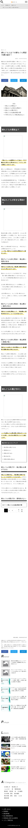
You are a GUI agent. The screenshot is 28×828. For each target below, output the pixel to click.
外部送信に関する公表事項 (10, 818)
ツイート (14, 80)
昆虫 (15, 795)
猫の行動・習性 (8, 795)
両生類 (11, 791)
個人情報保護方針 (8, 815)
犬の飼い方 (7, 787)
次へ (18, 510)
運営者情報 (6, 813)
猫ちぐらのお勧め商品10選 (13, 112)
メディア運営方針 (8, 820)
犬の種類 (20, 791)
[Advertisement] (14, 24)
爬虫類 (6, 791)
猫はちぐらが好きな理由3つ (13, 108)
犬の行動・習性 (8, 793)
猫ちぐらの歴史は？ (11, 106)
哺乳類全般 (18, 789)
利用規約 (5, 811)
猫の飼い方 (15, 787)
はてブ (23, 80)
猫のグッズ (3, 49)
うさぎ (20, 795)
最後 (22, 510)
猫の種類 (16, 793)
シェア (4, 80)
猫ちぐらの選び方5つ (11, 110)
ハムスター (7, 789)
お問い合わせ (7, 809)
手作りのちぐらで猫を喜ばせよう (14, 114)
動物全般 (6, 798)
